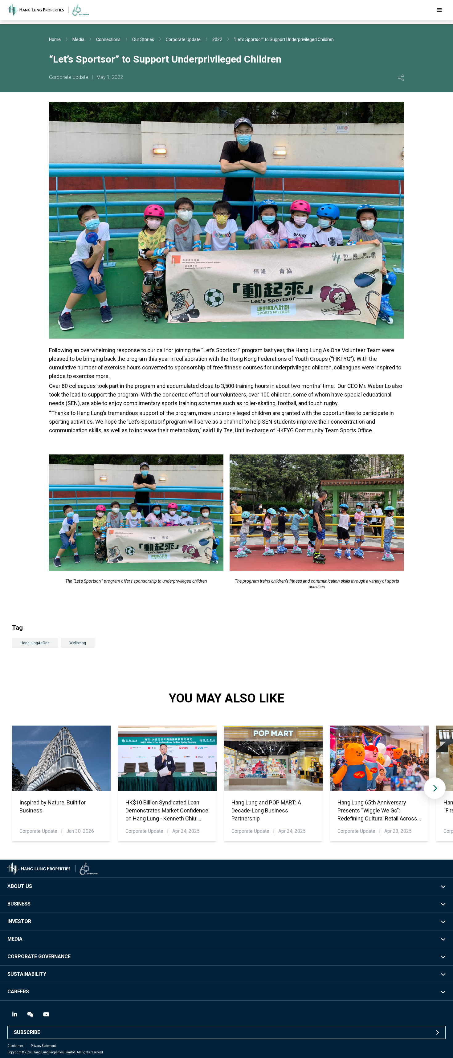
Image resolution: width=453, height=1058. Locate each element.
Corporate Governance (39, 956)
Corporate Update (183, 39)
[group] (61, 783)
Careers (18, 992)
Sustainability (26, 974)
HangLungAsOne (35, 643)
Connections (108, 39)
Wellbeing (77, 643)
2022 (217, 39)
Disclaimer (15, 1046)
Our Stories (143, 39)
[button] (435, 788)
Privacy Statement (43, 1046)
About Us (19, 886)
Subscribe (27, 1032)
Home (55, 39)
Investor (19, 921)
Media (78, 39)
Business (19, 904)
